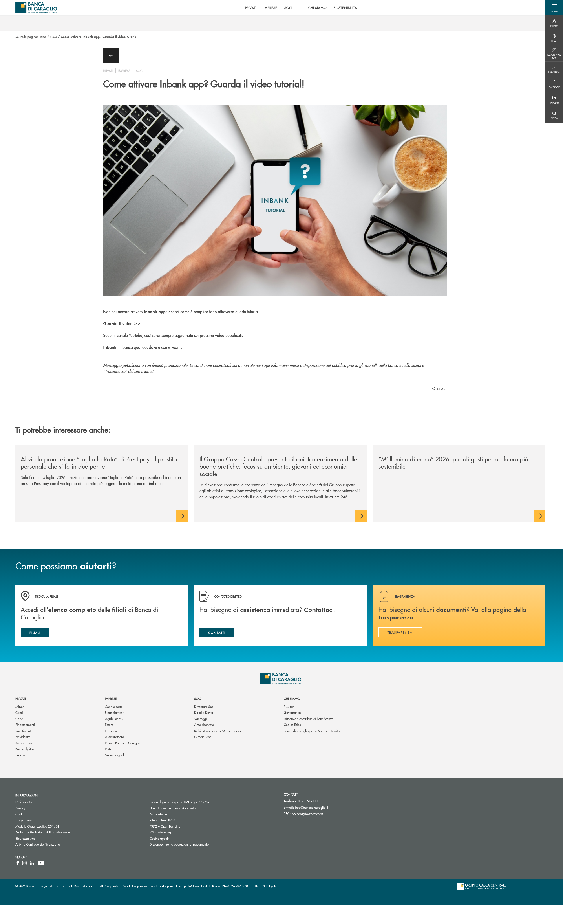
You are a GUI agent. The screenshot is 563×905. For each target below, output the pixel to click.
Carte (19, 718)
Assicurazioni (24, 742)
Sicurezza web (25, 838)
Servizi (20, 755)
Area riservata (204, 724)
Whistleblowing (160, 832)
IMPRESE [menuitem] (270, 8)
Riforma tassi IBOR (179, 820)
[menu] (301, 7)
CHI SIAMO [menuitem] (317, 8)
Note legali (269, 886)
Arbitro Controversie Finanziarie (54, 844)
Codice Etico (292, 724)
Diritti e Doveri (204, 712)
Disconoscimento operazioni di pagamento (179, 844)
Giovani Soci (203, 736)
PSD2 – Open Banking (182, 826)
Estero (109, 724)
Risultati (289, 706)
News (53, 36)
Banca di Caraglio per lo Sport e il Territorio (313, 730)
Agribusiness (114, 718)
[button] (554, 7)
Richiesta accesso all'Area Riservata (218, 730)
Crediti (254, 886)
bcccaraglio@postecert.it (308, 813)
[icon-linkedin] (32, 863)
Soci (197, 698)
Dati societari (24, 801)
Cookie (20, 814)
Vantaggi (200, 718)
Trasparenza (23, 820)
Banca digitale (25, 748)
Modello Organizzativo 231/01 (37, 826)
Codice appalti (176, 838)
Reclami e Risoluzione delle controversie (42, 832)
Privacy (20, 808)
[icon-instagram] (24, 863)
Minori (20, 706)
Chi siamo (292, 698)
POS (108, 748)
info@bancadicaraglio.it (311, 807)
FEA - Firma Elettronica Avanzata (173, 808)
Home (42, 36)
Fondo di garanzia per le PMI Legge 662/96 (196, 801)
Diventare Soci (204, 706)
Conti (19, 712)
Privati (20, 698)
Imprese (111, 698)
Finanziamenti (25, 724)
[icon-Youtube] (41, 863)
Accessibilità (175, 814)
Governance (292, 712)
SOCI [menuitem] (288, 8)
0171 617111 (308, 801)
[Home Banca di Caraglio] (36, 7)
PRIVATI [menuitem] (251, 8)
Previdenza (22, 736)
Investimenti (23, 730)
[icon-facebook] (17, 863)
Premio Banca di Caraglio (122, 742)
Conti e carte (113, 706)
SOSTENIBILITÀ (345, 8)
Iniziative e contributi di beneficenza (308, 718)
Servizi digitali (115, 755)
